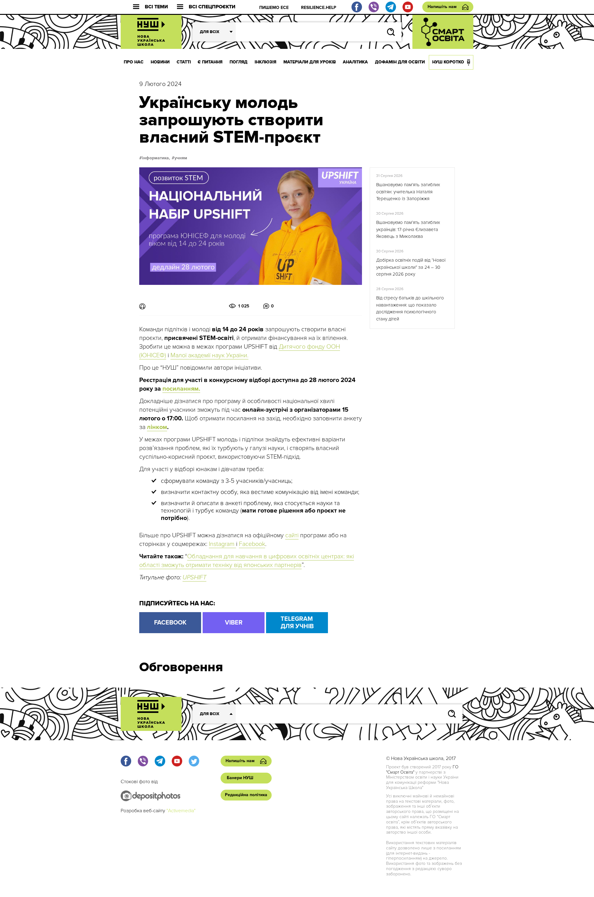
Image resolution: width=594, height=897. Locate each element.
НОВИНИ (160, 62)
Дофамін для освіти (400, 62)
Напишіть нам (442, 6)
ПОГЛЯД (239, 62)
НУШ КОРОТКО (448, 62)
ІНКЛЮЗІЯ (265, 62)
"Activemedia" (181, 811)
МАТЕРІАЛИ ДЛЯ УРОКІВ (309, 62)
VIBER (234, 622)
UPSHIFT (194, 577)
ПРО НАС (134, 62)
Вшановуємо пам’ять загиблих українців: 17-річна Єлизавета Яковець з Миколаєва (408, 229)
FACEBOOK (170, 622)
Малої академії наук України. (209, 355)
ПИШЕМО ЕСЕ (274, 7)
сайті (292, 535)
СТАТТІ (184, 62)
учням (180, 158)
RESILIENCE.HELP (318, 7)
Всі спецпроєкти (212, 7)
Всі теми (156, 7)
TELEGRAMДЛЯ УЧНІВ (297, 622)
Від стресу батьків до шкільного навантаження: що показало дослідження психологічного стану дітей (410, 308)
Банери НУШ (240, 777)
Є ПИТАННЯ (210, 62)
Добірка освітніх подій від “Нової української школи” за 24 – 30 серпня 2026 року (411, 267)
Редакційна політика (246, 794)
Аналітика (355, 62)
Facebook (252, 544)
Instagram (222, 544)
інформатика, (156, 158)
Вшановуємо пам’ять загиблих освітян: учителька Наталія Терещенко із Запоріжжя (408, 191)
